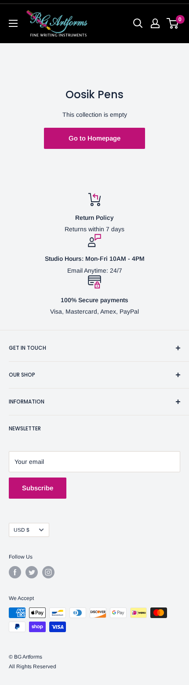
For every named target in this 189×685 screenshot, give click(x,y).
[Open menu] (13, 23)
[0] (172, 23)
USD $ (21, 530)
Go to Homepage (94, 138)
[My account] (155, 23)
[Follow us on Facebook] (15, 572)
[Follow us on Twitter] (31, 572)
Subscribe (37, 488)
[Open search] (138, 23)
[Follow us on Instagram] (48, 572)
